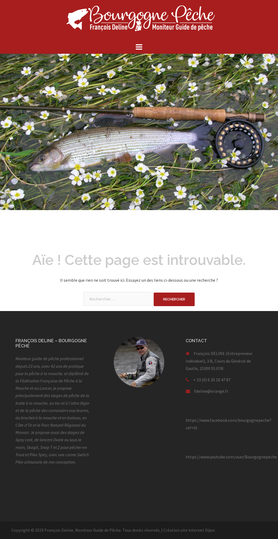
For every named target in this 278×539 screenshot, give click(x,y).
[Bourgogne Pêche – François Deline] (138, 20)
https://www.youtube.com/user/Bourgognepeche (231, 456)
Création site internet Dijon (189, 530)
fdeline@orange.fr (211, 391)
